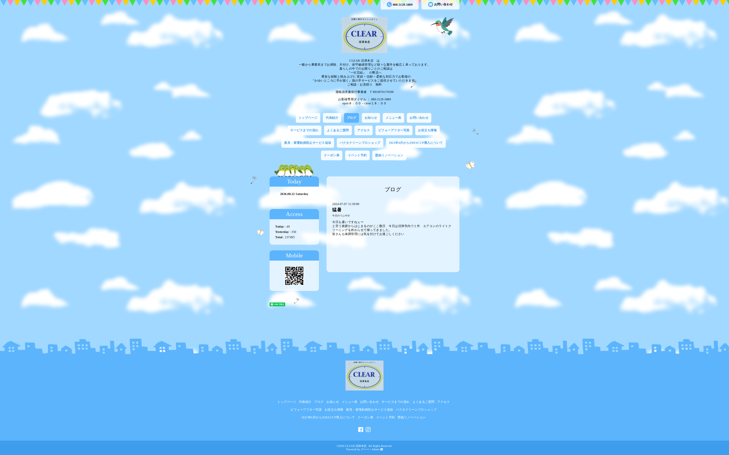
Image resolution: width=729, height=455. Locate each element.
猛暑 (337, 209)
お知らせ (371, 117)
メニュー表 (393, 117)
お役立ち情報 (427, 130)
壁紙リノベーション (389, 155)
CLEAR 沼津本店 (356, 446)
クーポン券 (332, 155)
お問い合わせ (443, 4)
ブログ (351, 117)
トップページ (308, 117)
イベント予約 (357, 155)
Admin (376, 449)
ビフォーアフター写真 (394, 130)
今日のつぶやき (341, 215)
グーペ (365, 449)
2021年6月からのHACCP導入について (416, 142)
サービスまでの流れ (304, 130)
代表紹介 (332, 117)
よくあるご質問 (338, 130)
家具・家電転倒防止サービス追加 (307, 142)
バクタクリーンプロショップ (360, 142)
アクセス (363, 130)
